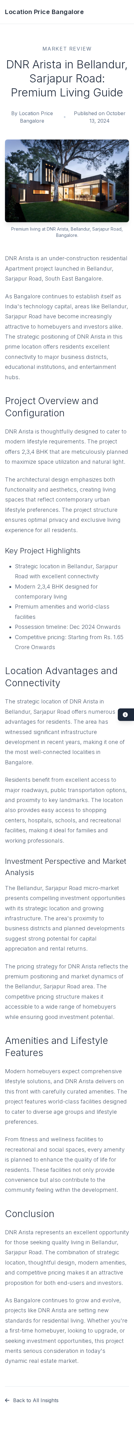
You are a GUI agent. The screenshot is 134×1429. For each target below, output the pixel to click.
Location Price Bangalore (44, 12)
